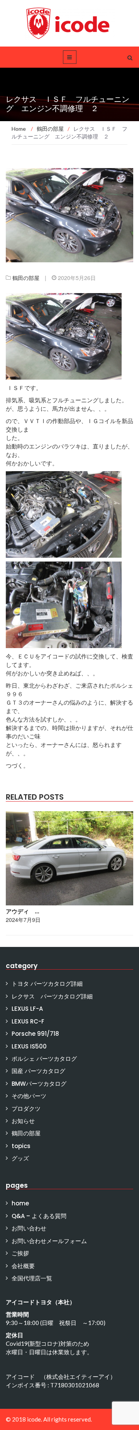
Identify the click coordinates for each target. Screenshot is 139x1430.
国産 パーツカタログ (38, 1071)
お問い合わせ (29, 1228)
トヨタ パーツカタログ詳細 (47, 984)
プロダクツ (26, 1109)
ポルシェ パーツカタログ (44, 1059)
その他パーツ (29, 1096)
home (20, 1203)
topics (21, 1146)
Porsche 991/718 (35, 1034)
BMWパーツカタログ (39, 1084)
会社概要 (23, 1266)
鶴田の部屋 (25, 278)
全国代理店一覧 (32, 1278)
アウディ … (22, 911)
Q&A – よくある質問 (39, 1216)
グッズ (20, 1158)
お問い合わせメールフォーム (49, 1241)
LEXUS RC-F (28, 1021)
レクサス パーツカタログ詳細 (52, 996)
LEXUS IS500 (29, 1046)
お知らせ (23, 1121)
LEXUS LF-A (27, 1009)
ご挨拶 (20, 1253)
